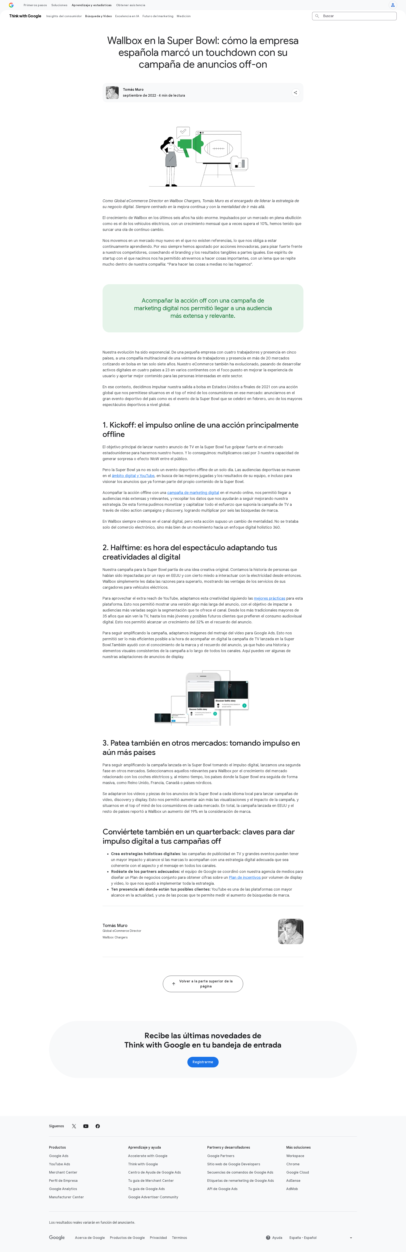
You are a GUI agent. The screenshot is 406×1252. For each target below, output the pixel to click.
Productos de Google (127, 1238)
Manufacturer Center (66, 1197)
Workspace (295, 1156)
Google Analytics (63, 1189)
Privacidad (158, 1238)
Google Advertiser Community (153, 1197)
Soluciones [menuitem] (59, 5)
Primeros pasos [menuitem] (35, 5)
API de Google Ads (222, 1189)
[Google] (57, 1237)
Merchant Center (63, 1172)
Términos (179, 1238)
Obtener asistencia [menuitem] (130, 5)
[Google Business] (11, 5)
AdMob (292, 1189)
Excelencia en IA (127, 16)
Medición (184, 16)
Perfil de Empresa (63, 1181)
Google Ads (58, 1156)
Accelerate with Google (147, 1156)
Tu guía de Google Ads (146, 1189)
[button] (296, 92)
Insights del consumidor (64, 16)
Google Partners (220, 1156)
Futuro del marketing (158, 16)
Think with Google (143, 1164)
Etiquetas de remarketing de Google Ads (240, 1181)
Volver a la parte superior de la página (206, 984)
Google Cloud (297, 1172)
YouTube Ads (59, 1164)
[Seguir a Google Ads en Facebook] (98, 1126)
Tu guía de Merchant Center (151, 1181)
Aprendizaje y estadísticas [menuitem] (92, 5)
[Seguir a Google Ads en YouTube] (86, 1126)
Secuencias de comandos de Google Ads (240, 1172)
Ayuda (277, 1238)
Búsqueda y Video (98, 16)
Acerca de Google (90, 1238)
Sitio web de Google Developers (233, 1164)
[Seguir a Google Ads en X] (74, 1126)
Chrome (293, 1164)
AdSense (293, 1181)
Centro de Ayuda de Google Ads (154, 1172)
